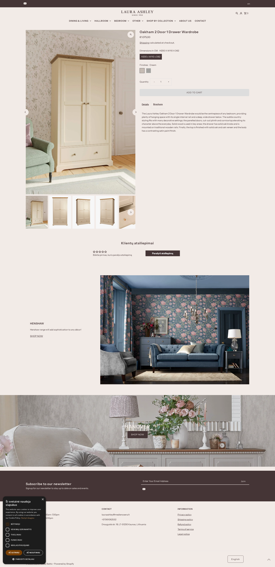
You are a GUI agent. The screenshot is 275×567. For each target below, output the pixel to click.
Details (145, 104)
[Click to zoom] (130, 34)
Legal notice (184, 534)
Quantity (144, 81)
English (235, 559)
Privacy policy (184, 514)
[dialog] (24, 530)
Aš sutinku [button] (14, 552)
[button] (24, 559)
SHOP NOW (36, 336)
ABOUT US (185, 20)
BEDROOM (120, 20)
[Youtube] (24, 4)
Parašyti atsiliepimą (162, 253)
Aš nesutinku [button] (33, 552)
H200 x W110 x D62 (150, 56)
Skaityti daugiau (27, 518)
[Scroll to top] (269, 559)
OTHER (136, 20)
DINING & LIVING (78, 20)
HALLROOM (101, 20)
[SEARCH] (237, 13)
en (248, 3)
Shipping (144, 42)
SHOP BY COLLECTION (160, 20)
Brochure (158, 104)
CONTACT (200, 20)
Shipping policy (185, 519)
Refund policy (184, 524)
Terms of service (186, 529)
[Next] (135, 112)
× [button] (43, 499)
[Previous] (25, 112)
